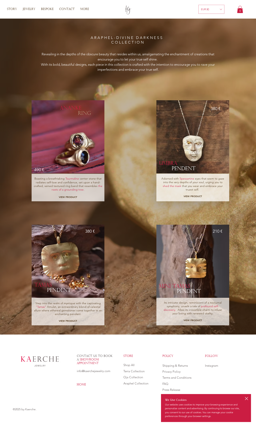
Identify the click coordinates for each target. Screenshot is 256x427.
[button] (246, 398)
